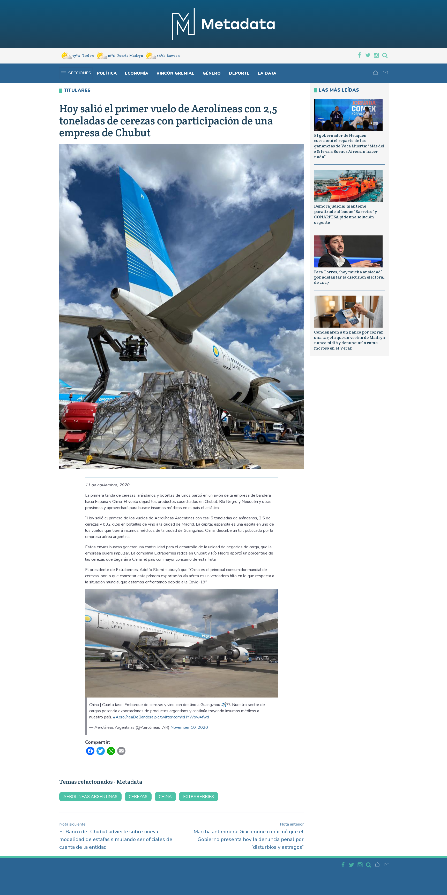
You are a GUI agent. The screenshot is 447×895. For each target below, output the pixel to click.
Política (107, 73)
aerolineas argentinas (90, 796)
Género (212, 73)
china (165, 796)
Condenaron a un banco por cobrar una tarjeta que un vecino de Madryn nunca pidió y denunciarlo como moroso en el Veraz (349, 340)
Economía (136, 73)
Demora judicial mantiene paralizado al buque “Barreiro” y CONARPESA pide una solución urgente (345, 214)
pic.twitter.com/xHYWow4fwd (181, 717)
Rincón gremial (175, 73)
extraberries (198, 796)
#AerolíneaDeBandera (133, 717)
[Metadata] (223, 24)
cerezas (138, 796)
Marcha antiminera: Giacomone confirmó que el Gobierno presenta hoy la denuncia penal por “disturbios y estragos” (248, 836)
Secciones (79, 73)
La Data (267, 73)
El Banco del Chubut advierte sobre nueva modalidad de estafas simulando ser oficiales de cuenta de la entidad (115, 836)
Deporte (239, 73)
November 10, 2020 (189, 727)
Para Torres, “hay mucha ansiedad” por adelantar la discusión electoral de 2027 (349, 277)
